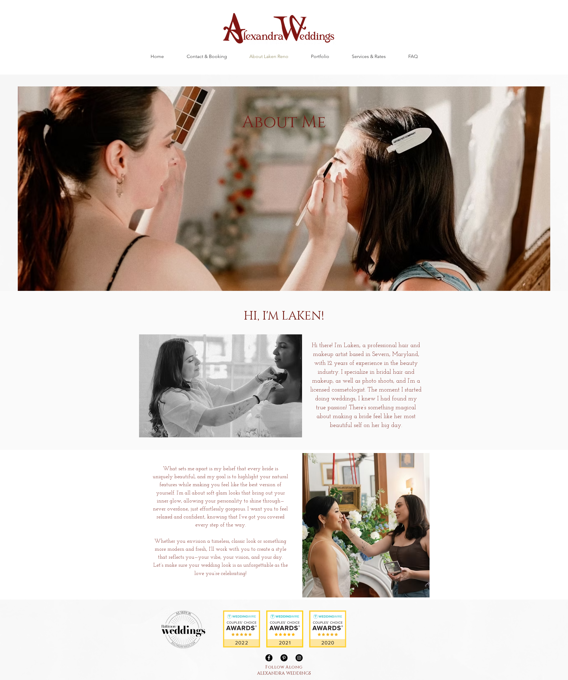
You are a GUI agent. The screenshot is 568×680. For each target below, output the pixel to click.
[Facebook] (268, 657)
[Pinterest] (284, 657)
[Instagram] (299, 657)
